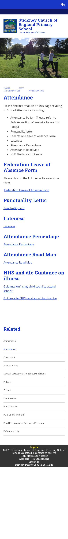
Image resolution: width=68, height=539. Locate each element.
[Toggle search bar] (54, 4)
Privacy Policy (24, 464)
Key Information (13, 89)
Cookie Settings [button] (43, 464)
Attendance (36, 90)
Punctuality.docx (14, 208)
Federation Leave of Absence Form (26, 190)
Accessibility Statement (34, 458)
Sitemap (34, 461)
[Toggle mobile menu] (4, 4)
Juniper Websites (45, 452)
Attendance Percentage (18, 244)
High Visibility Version (34, 455)
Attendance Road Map (17, 262)
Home (6, 88)
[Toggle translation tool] (62, 4)
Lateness (9, 226)
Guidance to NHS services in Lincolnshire (30, 298)
